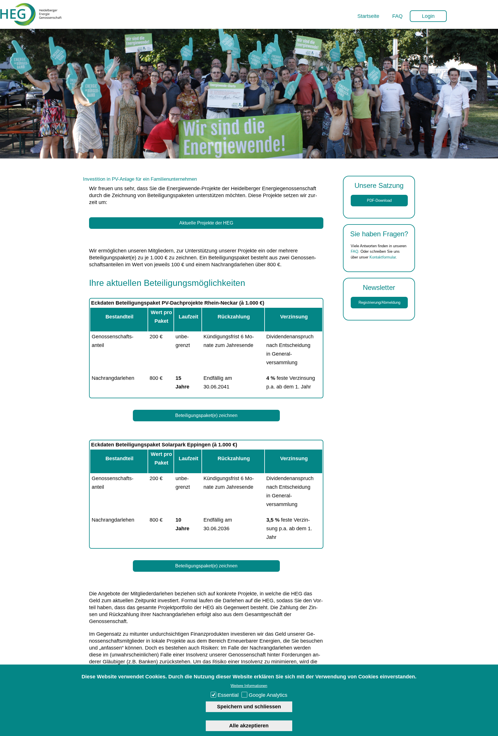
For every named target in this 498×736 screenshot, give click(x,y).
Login (428, 16)
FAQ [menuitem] (397, 16)
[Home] (31, 24)
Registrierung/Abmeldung (379, 302)
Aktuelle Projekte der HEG (206, 222)
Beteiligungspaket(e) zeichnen (206, 415)
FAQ (354, 251)
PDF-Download (379, 200)
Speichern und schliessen (249, 706)
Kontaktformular (382, 257)
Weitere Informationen (249, 686)
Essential (228, 695)
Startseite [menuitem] (368, 16)
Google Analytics (268, 695)
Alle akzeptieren (249, 725)
